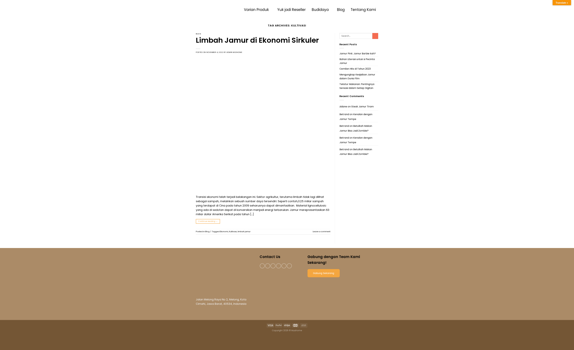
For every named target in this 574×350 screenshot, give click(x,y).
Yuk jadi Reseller (291, 9)
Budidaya (320, 9)
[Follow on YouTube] (289, 265)
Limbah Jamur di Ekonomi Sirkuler (257, 40)
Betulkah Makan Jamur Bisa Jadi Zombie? (355, 128)
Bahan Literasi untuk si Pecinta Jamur (357, 61)
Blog (341, 9)
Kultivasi (233, 231)
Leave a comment (321, 231)
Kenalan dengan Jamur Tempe (355, 117)
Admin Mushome (234, 52)
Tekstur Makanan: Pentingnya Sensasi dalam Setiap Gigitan (356, 86)
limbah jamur (244, 231)
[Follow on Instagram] (267, 265)
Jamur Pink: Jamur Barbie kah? (357, 53)
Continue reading (208, 221)
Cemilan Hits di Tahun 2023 (355, 68)
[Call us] (283, 265)
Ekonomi (224, 231)
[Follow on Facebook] (262, 265)
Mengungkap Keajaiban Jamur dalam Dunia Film (357, 76)
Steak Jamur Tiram (362, 106)
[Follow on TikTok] (273, 265)
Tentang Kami (363, 9)
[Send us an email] (278, 265)
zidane (343, 106)
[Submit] (375, 36)
